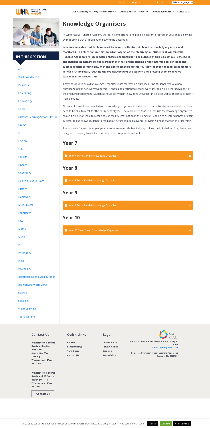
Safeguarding (74, 346)
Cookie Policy (110, 342)
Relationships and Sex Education (36, 276)
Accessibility (109, 355)
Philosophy (24, 252)
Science (22, 292)
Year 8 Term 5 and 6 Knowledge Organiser (93, 180)
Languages (24, 213)
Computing (24, 93)
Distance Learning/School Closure (37, 117)
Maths (22, 229)
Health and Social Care (31, 181)
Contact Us (73, 355)
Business (23, 85)
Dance (22, 109)
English (22, 141)
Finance (22, 165)
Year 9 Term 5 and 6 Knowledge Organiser (93, 205)
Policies (71, 342)
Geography (24, 173)
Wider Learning (27, 308)
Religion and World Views (32, 284)
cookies (152, 423)
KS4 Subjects (25, 205)
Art (20, 69)
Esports (22, 157)
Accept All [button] (165, 423)
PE (19, 245)
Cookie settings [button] (182, 423)
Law (20, 221)
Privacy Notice (110, 346)
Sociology (23, 300)
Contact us (43, 393)
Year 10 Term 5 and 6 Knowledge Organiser (94, 230)
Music (21, 237)
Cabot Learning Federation (165, 347)
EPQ (20, 149)
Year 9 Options (26, 316)
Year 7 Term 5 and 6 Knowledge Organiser (93, 155)
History (22, 189)
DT (20, 133)
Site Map (107, 350)
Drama (22, 125)
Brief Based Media (28, 77)
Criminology (25, 101)
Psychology (24, 268)
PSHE (21, 260)
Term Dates (73, 350)
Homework (24, 197)
